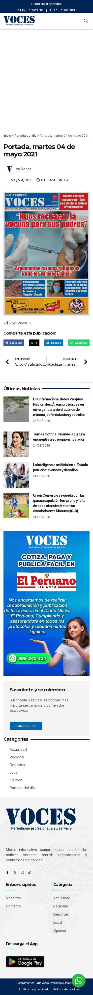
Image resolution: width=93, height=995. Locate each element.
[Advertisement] (46, 77)
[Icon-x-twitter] (14, 872)
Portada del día (25, 135)
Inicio (7, 135)
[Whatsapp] (29, 872)
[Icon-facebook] (7, 872)
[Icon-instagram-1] (22, 872)
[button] (77, 21)
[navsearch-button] (86, 21)
